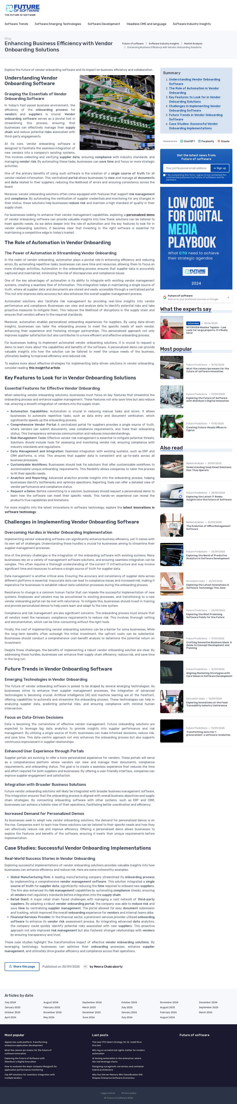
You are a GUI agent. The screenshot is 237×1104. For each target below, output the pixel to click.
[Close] (185, 543)
